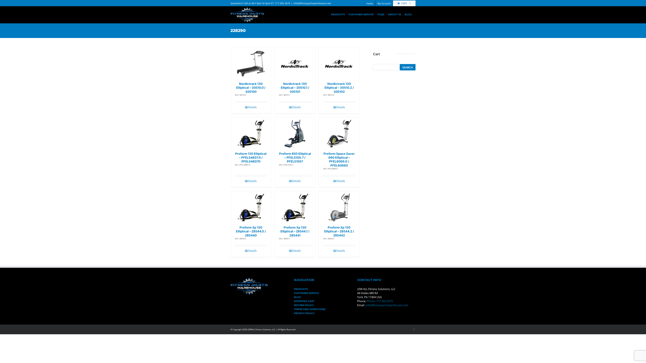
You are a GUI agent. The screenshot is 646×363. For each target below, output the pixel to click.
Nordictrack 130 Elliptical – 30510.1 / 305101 (295, 87)
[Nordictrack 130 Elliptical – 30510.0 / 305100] (251, 63)
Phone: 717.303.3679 (380, 301)
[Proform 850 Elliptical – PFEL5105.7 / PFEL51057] (295, 133)
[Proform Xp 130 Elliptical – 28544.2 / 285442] (339, 207)
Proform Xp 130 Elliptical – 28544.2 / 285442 (339, 231)
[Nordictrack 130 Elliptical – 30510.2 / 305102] (339, 63)
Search (407, 67)
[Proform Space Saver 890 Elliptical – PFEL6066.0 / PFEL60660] (339, 133)
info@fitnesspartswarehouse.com (312, 3)
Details (252, 107)
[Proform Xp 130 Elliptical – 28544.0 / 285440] (251, 207)
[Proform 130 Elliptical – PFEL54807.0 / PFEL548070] (251, 133)
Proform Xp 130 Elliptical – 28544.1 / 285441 (294, 231)
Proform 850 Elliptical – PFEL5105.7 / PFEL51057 (295, 157)
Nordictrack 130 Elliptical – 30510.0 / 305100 (250, 87)
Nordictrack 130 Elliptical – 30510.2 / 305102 (339, 87)
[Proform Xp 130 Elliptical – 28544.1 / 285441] (295, 207)
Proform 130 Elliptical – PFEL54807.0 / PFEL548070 (250, 157)
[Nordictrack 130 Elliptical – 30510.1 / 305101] (295, 63)
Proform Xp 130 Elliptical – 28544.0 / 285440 (251, 231)
